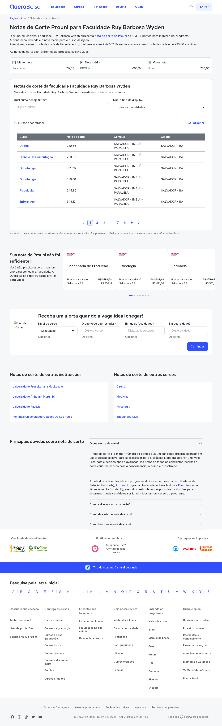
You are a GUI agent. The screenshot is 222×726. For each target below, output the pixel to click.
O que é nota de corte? (104, 443)
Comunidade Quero (91, 638)
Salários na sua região (24, 636)
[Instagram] (19, 717)
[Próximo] (139, 222)
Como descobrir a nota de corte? (110, 514)
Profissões (120, 636)
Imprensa (140, 707)
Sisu (176, 481)
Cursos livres (52, 645)
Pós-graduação (123, 645)
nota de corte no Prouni (111, 36)
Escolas (49, 670)
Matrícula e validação (196, 661)
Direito (24, 145)
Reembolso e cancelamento (192, 636)
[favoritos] (191, 7)
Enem (151, 629)
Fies (181, 485)
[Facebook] (12, 717)
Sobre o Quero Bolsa (196, 620)
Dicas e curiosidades (127, 628)
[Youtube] (40, 717)
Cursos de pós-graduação (53, 636)
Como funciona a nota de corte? (110, 524)
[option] (59, 387)
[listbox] (59, 402)
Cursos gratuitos (54, 678)
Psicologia (27, 190)
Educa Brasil (190, 678)
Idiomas (118, 653)
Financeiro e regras (195, 645)
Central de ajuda (126, 567)
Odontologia (28, 168)
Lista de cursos (53, 620)
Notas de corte (157, 621)
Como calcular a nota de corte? (109, 504)
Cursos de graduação (57, 628)
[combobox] (61, 107)
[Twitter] (33, 717)
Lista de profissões (21, 628)
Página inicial (18, 18)
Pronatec (154, 671)
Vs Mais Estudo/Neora (196, 670)
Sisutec (153, 679)
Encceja (153, 687)
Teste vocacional (20, 620)
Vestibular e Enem (125, 620)
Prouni (120, 485)
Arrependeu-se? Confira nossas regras (116, 549)
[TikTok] (26, 717)
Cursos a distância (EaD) (56, 662)
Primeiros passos (193, 628)
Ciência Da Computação (36, 157)
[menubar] (96, 7)
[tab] (131, 295)
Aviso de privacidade (87, 707)
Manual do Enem (158, 637)
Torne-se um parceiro (165, 707)
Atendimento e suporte (197, 653)
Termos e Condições (56, 707)
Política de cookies (117, 707)
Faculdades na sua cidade (91, 629)
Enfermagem (28, 201)
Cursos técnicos (54, 653)
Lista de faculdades (91, 621)
